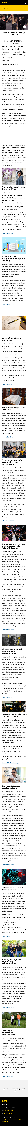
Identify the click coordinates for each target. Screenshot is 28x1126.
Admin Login (7, 1113)
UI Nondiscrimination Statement (16, 1119)
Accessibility (5, 1121)
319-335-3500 (8, 1110)
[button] (24, 2)
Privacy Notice (5, 1119)
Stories (5, 8)
